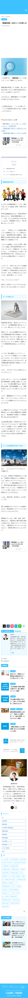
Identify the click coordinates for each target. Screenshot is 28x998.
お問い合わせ (5, 986)
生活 (13, 886)
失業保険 (23, 869)
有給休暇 (4, 876)
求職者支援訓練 (5, 886)
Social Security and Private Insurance (14, 990)
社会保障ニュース (6, 893)
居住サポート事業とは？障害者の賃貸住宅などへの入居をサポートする (17, 676)
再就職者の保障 (14, 866)
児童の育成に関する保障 (19, 862)
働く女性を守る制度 (6, 862)
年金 (22, 872)
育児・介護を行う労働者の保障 (9, 896)
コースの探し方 (11, 171)
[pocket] (12, 626)
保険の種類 (23, 859)
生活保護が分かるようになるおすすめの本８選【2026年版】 (18, 945)
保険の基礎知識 (14, 859)
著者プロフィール (13, 986)
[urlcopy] (23, 626)
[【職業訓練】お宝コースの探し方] (16, 626)
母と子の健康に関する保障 (8, 879)
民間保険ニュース (13, 882)
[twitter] (4, 626)
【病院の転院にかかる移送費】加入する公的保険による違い (17, 729)
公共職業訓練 (6, 661)
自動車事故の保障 (6, 899)
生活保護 (18, 886)
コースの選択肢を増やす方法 (14, 174)
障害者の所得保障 (15, 903)
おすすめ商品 (5, 859)
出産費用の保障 (5, 869)
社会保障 (5, 658)
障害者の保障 (5, 903)
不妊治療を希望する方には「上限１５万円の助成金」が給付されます (17, 701)
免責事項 (22, 987)
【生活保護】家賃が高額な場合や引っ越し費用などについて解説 (17, 689)
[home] (13, 653)
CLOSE (14, 164)
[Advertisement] (14, 41)
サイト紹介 (21, 986)
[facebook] (8, 626)
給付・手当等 (16, 893)
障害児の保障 (16, 899)
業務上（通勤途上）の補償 (18, 876)
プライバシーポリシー (14, 987)
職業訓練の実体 (11, 168)
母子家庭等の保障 (21, 879)
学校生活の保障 (14, 872)
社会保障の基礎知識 (13, 889)
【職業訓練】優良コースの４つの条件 (14, 133)
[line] (19, 626)
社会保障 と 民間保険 (14, 993)
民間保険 (4, 882)
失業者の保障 (5, 872)
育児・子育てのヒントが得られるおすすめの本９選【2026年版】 (18, 924)
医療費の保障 (15, 869)
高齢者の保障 (5, 906)
